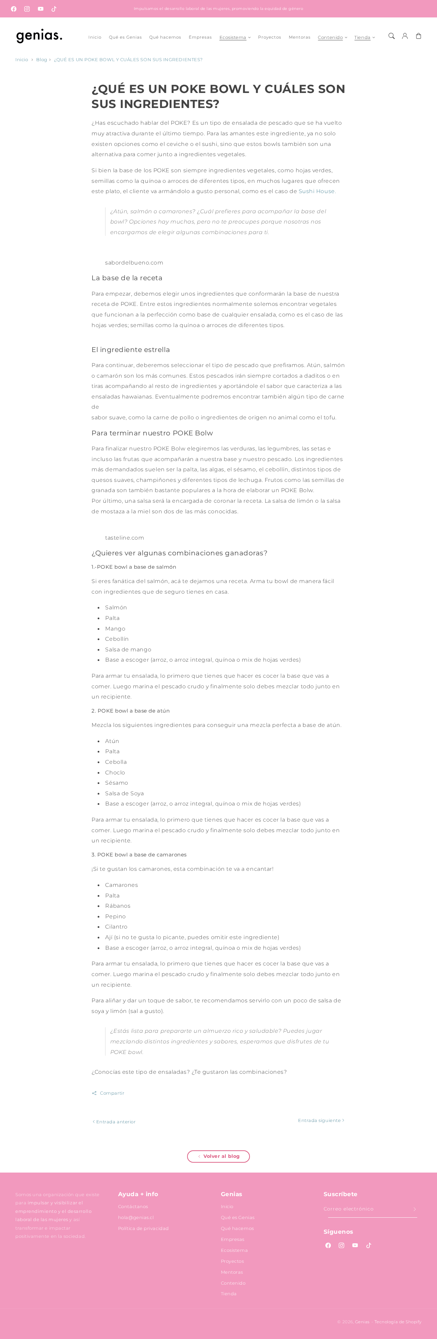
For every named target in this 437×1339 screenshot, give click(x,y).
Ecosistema (233, 37)
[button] (391, 36)
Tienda (362, 37)
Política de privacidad (143, 1228)
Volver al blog (221, 1156)
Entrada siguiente (320, 1120)
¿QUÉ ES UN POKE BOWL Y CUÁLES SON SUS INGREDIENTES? (128, 59)
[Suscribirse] (415, 1209)
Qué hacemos (237, 1228)
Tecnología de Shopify (398, 1322)
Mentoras (232, 1272)
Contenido (330, 37)
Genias (362, 1322)
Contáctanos (133, 1206)
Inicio (21, 59)
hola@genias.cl (136, 1217)
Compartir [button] (112, 1093)
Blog (41, 59)
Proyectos (232, 1261)
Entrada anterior (115, 1121)
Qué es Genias (238, 1217)
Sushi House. (317, 191)
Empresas (232, 1239)
